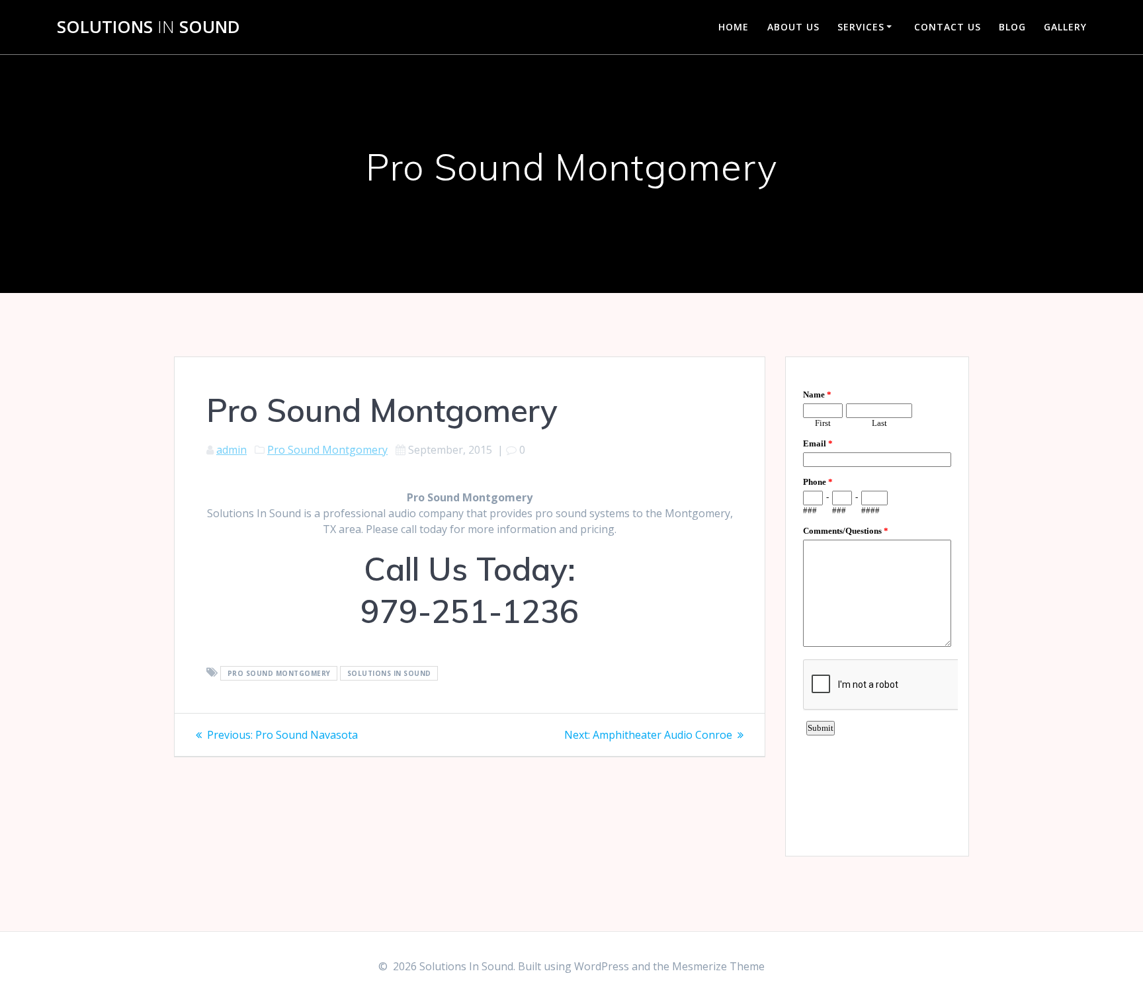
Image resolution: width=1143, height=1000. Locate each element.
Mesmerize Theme (718, 966)
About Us (793, 27)
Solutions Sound (148, 27)
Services (860, 27)
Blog (1012, 27)
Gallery (1065, 27)
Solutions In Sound (389, 673)
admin (231, 449)
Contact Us (947, 27)
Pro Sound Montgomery (327, 449)
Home (733, 27)
